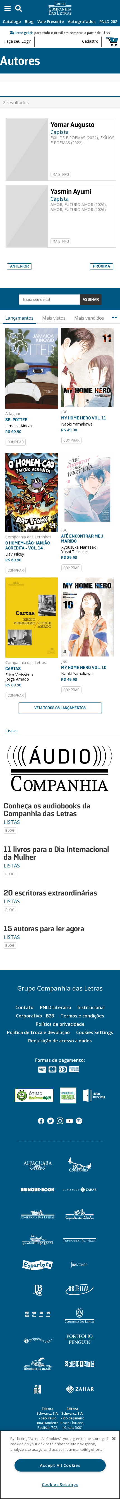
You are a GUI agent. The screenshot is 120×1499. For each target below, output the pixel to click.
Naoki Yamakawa (77, 424)
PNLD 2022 (109, 21)
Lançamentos (19, 318)
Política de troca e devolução (38, 1032)
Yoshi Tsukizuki (74, 551)
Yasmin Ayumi (71, 191)
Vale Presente (50, 21)
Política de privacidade (60, 1024)
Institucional (91, 1007)
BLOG (10, 830)
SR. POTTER (16, 419)
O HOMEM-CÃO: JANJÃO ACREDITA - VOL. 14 (27, 545)
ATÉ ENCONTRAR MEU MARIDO (82, 538)
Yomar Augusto (73, 124)
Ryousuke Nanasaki (79, 547)
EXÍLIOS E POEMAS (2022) (74, 137)
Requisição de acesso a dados (60, 1041)
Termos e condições (82, 1016)
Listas (11, 730)
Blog (29, 21)
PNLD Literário (55, 1007)
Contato (24, 1007)
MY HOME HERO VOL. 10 (84, 667)
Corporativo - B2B (35, 1016)
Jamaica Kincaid (19, 425)
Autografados (81, 21)
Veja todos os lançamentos (60, 708)
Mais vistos (54, 318)
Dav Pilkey (14, 554)
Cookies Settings (94, 1032)
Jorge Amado (17, 679)
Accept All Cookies (60, 1465)
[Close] (114, 1438)
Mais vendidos (89, 318)
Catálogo (12, 21)
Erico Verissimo (19, 674)
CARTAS (13, 668)
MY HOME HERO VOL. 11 (83, 418)
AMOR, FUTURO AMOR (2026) (78, 204)
